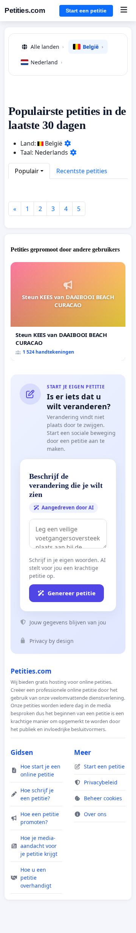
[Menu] (123, 10)
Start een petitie (86, 11)
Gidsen (22, 752)
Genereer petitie (72, 593)
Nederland (46, 62)
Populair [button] (27, 171)
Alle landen (47, 46)
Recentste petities (81, 171)
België (93, 46)
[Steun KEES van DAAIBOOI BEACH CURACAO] (68, 311)
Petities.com (25, 10)
